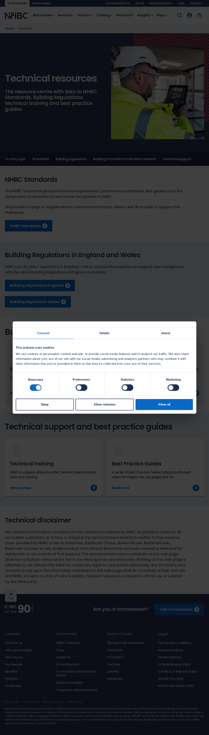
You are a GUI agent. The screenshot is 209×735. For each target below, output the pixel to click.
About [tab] (165, 333)
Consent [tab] (43, 333)
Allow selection (105, 404)
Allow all (164, 404)
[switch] (81, 387)
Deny (45, 404)
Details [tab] (105, 333)
